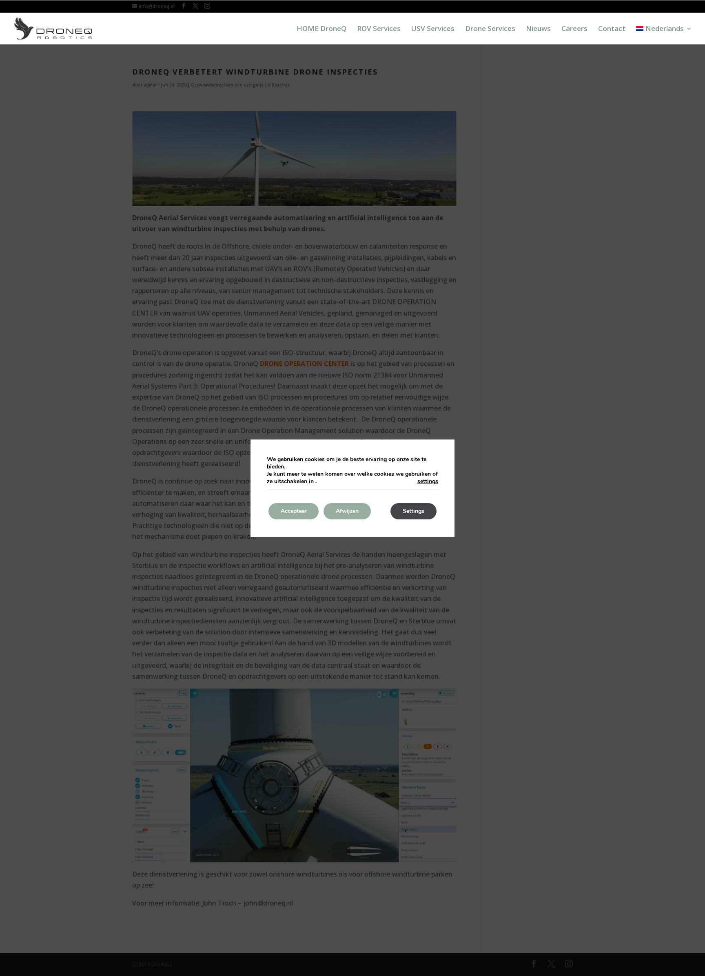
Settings (413, 511)
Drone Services (490, 29)
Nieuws (538, 29)
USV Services (432, 29)
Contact (611, 29)
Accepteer (293, 511)
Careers (574, 29)
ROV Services (379, 29)
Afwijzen (347, 511)
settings (427, 481)
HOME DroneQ (321, 29)
